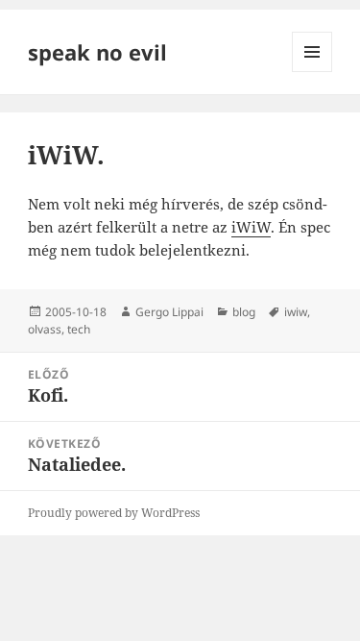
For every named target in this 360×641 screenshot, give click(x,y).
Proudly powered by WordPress (114, 513)
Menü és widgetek (312, 71)
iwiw (295, 312)
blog (243, 312)
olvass (44, 329)
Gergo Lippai (169, 312)
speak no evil (97, 51)
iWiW (251, 226)
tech (78, 329)
